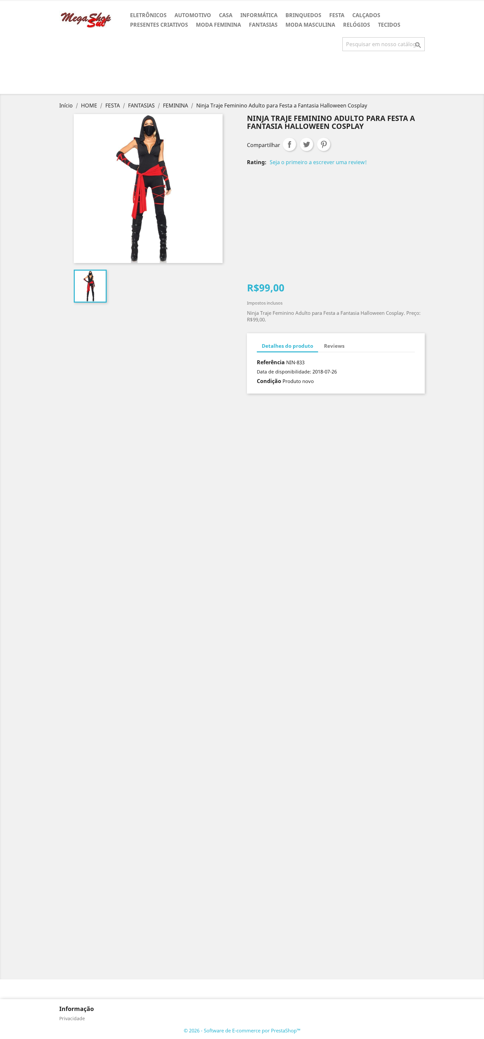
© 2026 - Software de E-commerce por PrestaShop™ (242, 1030)
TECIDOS (389, 24)
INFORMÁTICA (259, 15)
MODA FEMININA (218, 24)
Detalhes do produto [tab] (287, 345)
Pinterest (323, 144)
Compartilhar (289, 144)
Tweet (306, 144)
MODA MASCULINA (310, 24)
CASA (225, 15)
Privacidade (72, 1018)
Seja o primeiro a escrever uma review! (318, 162)
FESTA (336, 15)
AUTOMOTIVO (193, 15)
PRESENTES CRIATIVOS (159, 24)
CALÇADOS (366, 15)
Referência (271, 362)
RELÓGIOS (356, 24)
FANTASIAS (263, 24)
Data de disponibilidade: (284, 372)
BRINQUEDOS (303, 15)
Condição (269, 381)
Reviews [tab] (334, 345)
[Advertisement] (242, 75)
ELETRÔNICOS (148, 15)
